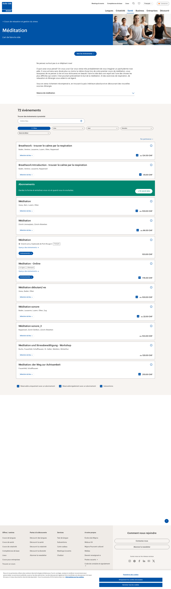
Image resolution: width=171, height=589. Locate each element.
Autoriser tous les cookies (130, 584)
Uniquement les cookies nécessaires (131, 579)
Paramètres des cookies (130, 574)
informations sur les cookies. (74, 577)
